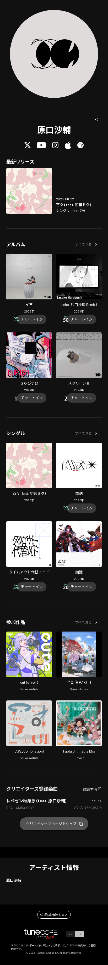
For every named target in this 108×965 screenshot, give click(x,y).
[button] (96, 119)
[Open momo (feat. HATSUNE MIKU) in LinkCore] (29, 191)
